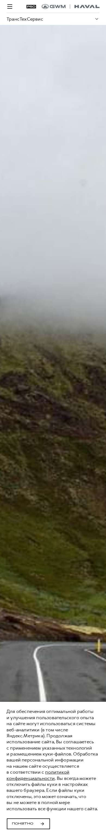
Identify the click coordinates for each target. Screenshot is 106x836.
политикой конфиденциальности (38, 775)
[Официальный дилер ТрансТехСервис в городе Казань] (70, 6)
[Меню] (10, 6)
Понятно (22, 823)
